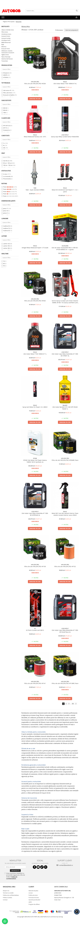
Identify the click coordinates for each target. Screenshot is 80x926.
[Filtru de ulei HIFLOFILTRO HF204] (35, 58)
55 (4, 266)
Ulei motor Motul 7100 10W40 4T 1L (35, 354)
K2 (65, 299)
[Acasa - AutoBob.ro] (11, 10)
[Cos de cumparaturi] (76, 17)
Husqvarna (6, 130)
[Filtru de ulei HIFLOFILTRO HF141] (35, 666)
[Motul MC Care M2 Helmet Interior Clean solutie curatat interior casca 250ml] (65, 496)
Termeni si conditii (8, 893)
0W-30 (5, 108)
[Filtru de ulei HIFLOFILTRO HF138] (35, 549)
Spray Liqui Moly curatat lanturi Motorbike (65, 137)
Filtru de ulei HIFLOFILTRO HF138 (35, 566)
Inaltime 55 (6, 226)
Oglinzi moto (5, 55)
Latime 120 (6, 244)
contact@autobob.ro (66, 865)
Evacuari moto (5, 49)
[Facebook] (34, 867)
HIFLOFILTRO (35, 82)
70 (4, 261)
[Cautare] (77, 10)
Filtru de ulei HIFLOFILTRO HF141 (35, 683)
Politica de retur (33, 895)
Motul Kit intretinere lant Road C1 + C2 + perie (65, 191)
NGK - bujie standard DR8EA (35, 190)
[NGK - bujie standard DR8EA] (35, 172)
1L (4, 143)
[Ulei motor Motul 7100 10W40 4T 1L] (35, 336)
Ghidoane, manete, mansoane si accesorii (7, 51)
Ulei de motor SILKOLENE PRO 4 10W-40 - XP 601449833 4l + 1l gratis (65, 248)
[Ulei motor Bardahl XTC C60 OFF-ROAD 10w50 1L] (65, 389)
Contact (5, 900)
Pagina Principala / (9, 21)
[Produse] (3, 17)
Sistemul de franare (7, 59)
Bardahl (65, 405)
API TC (5, 128)
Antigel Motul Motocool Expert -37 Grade (35, 248)
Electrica (3, 46)
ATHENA (5, 77)
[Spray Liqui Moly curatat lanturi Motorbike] (65, 119)
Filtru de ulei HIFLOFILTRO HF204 (35, 83)
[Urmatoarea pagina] (76, 704)
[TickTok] (42, 867)
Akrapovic (6, 73)
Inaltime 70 (6, 228)
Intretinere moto (6, 34)
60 (4, 263)
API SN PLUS (6, 125)
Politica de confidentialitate (11, 895)
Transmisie (4, 61)
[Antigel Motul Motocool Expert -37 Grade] (35, 228)
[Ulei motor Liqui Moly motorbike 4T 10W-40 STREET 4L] (65, 336)
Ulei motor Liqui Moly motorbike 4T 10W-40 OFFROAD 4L (35, 514)
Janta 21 (5, 213)
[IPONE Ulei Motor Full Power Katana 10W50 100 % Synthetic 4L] (35, 443)
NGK (35, 188)
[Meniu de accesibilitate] (77, 911)
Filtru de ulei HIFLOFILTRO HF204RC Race (65, 460)
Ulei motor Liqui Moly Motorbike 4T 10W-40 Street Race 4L (65, 631)
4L (4, 145)
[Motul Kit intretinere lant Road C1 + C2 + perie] (65, 172)
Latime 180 (6, 248)
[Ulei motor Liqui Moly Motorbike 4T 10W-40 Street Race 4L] (65, 607)
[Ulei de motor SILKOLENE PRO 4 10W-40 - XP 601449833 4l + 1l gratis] (65, 227)
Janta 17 (5, 208)
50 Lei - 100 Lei (7, 163)
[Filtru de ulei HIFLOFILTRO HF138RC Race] (65, 666)
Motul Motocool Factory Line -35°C (35, 137)
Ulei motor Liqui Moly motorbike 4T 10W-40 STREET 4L (65, 355)
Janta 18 (5, 211)
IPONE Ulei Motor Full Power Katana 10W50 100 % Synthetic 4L (35, 461)
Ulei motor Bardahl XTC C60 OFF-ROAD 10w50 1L (65, 408)
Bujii (2, 44)
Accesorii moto (5, 36)
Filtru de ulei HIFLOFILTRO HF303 (35, 301)
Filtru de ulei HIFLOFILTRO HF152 (65, 566)
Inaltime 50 (6, 230)
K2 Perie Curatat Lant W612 (35, 630)
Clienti (31, 887)
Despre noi (6, 891)
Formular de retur (34, 897)
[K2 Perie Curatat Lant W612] (35, 607)
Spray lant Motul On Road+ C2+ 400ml (35, 407)
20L (4, 148)
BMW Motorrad (6, 42)
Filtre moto (4, 32)
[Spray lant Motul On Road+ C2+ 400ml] (35, 389)
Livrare (31, 893)
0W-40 (5, 110)
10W (4, 112)
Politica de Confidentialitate (11, 877)
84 (73, 704)
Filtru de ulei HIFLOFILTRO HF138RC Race (65, 683)
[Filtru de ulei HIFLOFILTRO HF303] (35, 283)
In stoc (5, 174)
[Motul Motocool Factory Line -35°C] (35, 119)
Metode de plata (33, 891)
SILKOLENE (65, 246)
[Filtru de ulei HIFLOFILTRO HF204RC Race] (65, 443)
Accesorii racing (5, 38)
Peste (5, 187)
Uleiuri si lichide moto (7, 30)
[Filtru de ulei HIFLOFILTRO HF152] (65, 549)
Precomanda (7, 179)
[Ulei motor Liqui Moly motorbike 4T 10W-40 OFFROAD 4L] (35, 496)
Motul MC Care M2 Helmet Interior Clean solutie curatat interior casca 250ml (65, 514)
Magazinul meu (9, 887)
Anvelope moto (5, 40)
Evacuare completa (8, 95)
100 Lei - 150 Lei (7, 165)
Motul (65, 82)
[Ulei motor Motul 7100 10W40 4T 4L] (65, 58)
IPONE (35, 458)
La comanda (6, 176)
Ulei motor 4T (7, 90)
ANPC (30, 902)
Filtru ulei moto (7, 93)
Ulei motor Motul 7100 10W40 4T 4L (65, 83)
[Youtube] (38, 867)
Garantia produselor (34, 900)
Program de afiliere (34, 904)
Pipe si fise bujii (5, 57)
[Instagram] (45, 867)
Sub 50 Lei (6, 161)
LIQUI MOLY (65, 135)
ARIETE (5, 75)
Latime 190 (6, 246)
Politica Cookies (7, 897)
